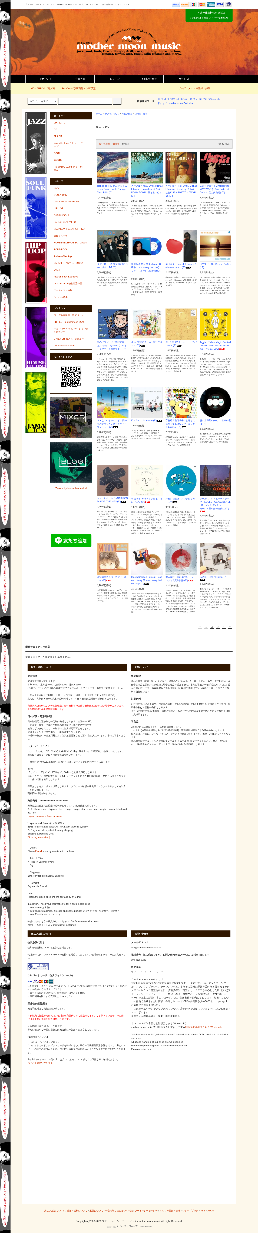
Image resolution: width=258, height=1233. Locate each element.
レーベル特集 (61, 297)
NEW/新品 (127, 114)
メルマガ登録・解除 (199, 88)
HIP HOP (58, 208)
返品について (96, 1210)
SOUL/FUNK (60, 195)
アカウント (45, 78)
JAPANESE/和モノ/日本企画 (172, 99)
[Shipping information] (39, 837)
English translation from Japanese (45, 816)
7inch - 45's (141, 114)
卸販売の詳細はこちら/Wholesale (203, 1027)
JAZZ (56, 188)
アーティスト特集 (63, 290)
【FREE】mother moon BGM (69, 322)
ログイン (115, 78)
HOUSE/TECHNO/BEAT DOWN (70, 243)
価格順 (116, 144)
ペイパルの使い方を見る (40, 1063)
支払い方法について (54, 1210)
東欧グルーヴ (61, 236)
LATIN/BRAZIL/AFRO (65, 222)
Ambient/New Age (63, 256)
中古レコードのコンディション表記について (71, 330)
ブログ (182, 88)
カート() (183, 78)
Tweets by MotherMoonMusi (71, 488)
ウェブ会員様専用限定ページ (69, 315)
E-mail (38, 851)
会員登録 (80, 78)
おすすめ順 (104, 144)
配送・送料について (77, 1210)
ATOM (210, 1210)
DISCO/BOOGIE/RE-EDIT (67, 201)
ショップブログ (190, 1210)
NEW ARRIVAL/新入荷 (43, 88)
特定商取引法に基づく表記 (119, 1210)
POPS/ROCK (112, 114)
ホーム (99, 114)
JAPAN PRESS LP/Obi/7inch (205, 99)
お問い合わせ (149, 78)
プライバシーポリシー (146, 1210)
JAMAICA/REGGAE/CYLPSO (69, 229)
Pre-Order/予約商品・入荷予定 (79, 88)
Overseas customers (64, 345)
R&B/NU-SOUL (61, 215)
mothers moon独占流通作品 (68, 283)
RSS (202, 1210)
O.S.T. (57, 270)
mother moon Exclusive (181, 103)
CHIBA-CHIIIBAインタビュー (69, 339)
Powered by (111, 1227)
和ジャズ (162, 103)
